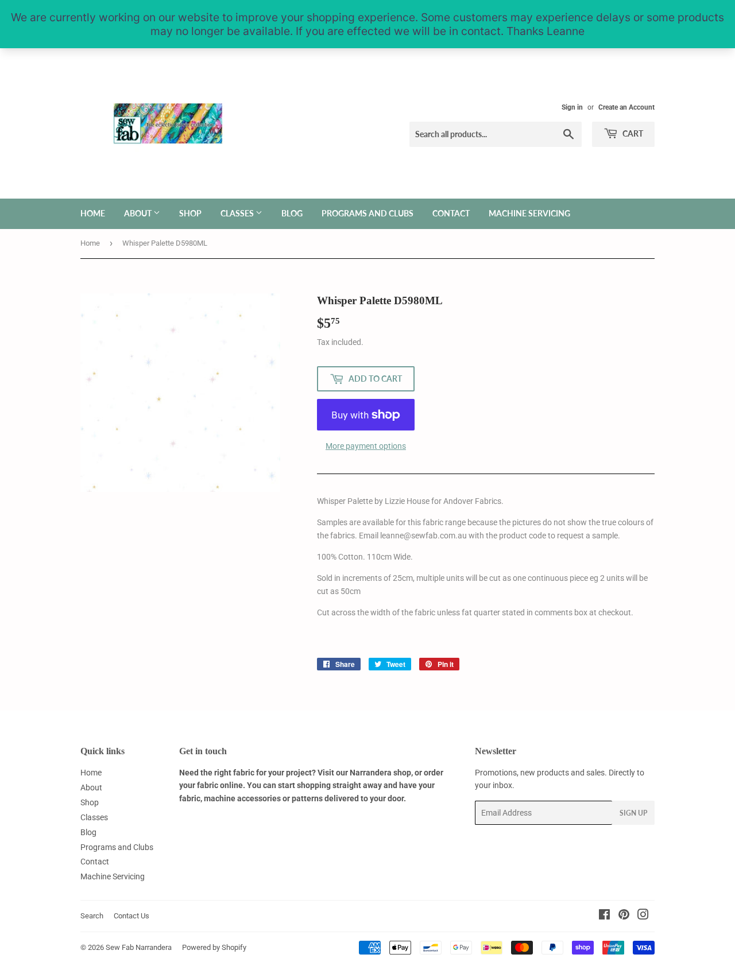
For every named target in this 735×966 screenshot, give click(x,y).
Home (92, 213)
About (138, 213)
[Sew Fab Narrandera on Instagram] (643, 916)
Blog (292, 213)
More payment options (366, 446)
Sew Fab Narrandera (139, 947)
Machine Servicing (529, 213)
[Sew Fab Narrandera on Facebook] (604, 916)
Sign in (572, 107)
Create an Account (626, 107)
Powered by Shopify (214, 947)
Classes (238, 213)
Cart (632, 133)
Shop (190, 213)
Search (91, 915)
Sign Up (633, 813)
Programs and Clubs (367, 213)
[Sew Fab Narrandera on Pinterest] (624, 916)
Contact (451, 213)
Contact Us (131, 915)
